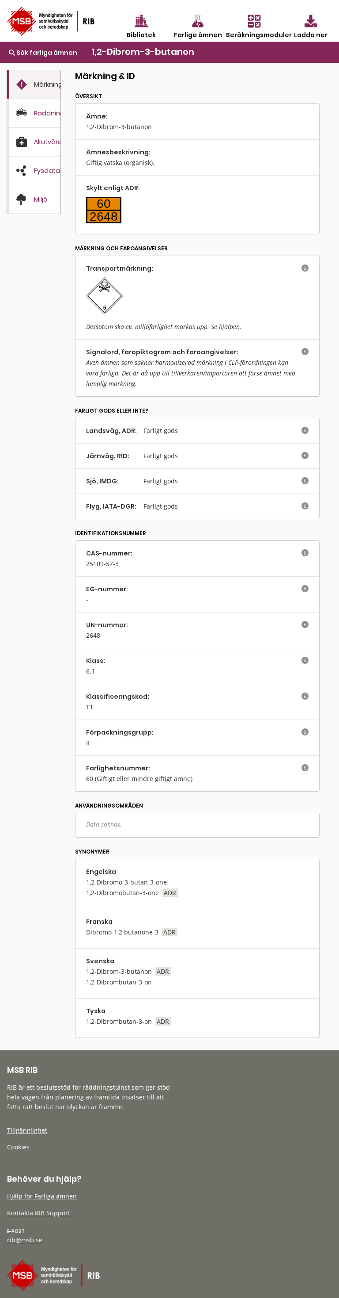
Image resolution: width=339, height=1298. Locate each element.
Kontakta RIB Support (38, 1213)
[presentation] (33, 84)
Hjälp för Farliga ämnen (42, 1196)
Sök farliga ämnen (46, 52)
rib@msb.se (24, 1240)
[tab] (33, 84)
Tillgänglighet (27, 1130)
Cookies (18, 1147)
